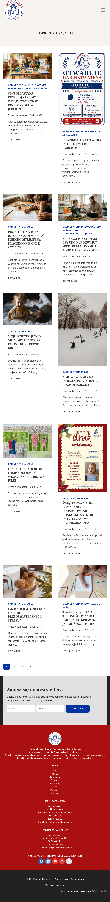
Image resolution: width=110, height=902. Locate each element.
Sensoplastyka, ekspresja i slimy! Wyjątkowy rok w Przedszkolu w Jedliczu (23, 101)
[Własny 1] (69, 861)
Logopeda (55, 777)
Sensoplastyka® (36, 88)
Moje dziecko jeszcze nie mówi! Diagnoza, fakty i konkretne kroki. (25, 342)
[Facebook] (41, 861)
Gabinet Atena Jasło (20, 85)
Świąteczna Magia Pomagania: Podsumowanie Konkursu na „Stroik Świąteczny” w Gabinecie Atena (80, 512)
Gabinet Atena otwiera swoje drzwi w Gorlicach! (81, 144)
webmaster (21, 115)
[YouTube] (55, 861)
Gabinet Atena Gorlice (76, 131)
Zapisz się (77, 708)
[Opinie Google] (62, 861)
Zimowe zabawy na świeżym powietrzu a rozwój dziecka (80, 381)
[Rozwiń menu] (103, 10)
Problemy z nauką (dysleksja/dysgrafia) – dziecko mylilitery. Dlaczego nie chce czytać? (27, 239)
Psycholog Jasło (81, 233)
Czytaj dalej (16, 139)
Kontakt (55, 793)
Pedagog (55, 780)
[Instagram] (48, 861)
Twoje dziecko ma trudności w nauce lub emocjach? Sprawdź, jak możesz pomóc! (82, 618)
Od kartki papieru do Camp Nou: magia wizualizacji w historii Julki (27, 474)
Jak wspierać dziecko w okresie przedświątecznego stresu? (27, 614)
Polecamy (55, 790)
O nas (55, 774)
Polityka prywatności (55, 885)
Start (55, 770)
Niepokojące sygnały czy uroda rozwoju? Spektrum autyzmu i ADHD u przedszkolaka (81, 244)
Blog (55, 786)
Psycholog (55, 783)
